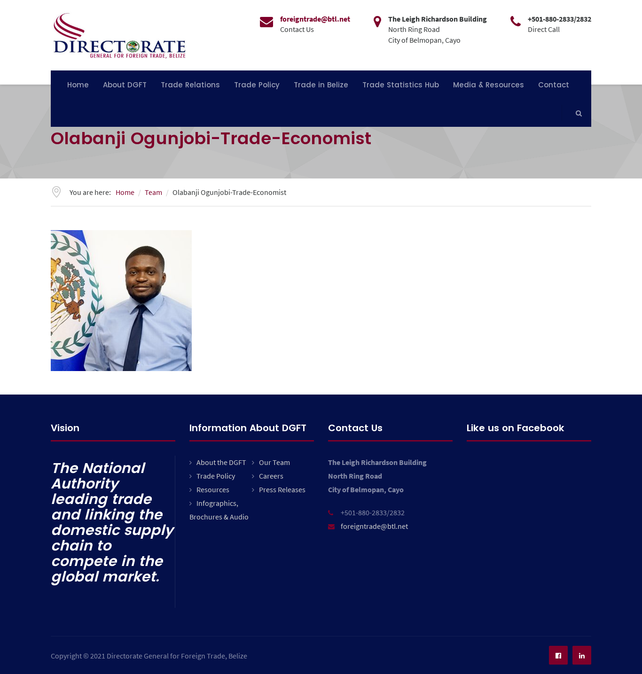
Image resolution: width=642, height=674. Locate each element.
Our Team (274, 462)
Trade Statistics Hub (400, 85)
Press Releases (282, 489)
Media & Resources (488, 85)
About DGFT (125, 85)
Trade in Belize (321, 85)
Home (78, 85)
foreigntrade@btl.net (374, 526)
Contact (553, 85)
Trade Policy (257, 85)
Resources (212, 489)
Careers (271, 475)
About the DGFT (221, 462)
